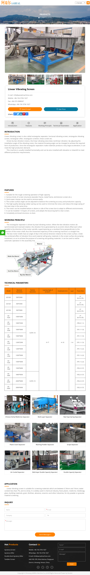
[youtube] (51, 567)
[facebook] (38, 567)
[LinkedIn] (20, 113)
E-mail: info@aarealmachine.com (39, 556)
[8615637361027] (2, 232)
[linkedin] (47, 567)
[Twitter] (17, 113)
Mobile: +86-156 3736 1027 (37, 550)
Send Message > (45, 534)
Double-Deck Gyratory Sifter (13, 556)
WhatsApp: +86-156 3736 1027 (39, 553)
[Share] (26, 113)
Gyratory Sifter (9, 553)
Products (49, 18)
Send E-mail (25, 109)
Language (79, 3)
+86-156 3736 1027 (21, 98)
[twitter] (42, 567)
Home (42, 18)
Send (71, 564)
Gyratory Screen (9, 550)
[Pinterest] (23, 113)
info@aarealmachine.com (23, 95)
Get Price (61, 109)
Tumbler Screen (9, 559)
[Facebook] (14, 113)
